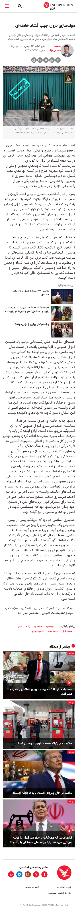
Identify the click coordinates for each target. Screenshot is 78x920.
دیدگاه (53, 647)
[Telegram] (19, 874)
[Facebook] (58, 60)
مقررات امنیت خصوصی (59, 893)
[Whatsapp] (52, 60)
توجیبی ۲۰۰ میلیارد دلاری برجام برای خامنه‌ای (31, 293)
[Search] (20, 6)
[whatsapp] (11, 874)
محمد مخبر (53, 631)
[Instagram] (28, 874)
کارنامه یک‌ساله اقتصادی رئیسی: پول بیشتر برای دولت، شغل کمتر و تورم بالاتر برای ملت (27, 310)
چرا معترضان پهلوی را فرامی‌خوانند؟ (32, 324)
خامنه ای (38, 626)
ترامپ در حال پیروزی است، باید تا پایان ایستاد (42, 793)
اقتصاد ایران (67, 631)
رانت (28, 626)
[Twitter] (46, 60)
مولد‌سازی (50, 626)
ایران (20, 626)
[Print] (34, 60)
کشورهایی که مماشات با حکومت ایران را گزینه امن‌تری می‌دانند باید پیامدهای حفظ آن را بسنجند (41, 840)
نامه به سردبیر (32, 887)
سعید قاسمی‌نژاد (54, 48)
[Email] (40, 60)
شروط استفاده (64, 887)
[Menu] (7, 6)
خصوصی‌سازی (38, 631)
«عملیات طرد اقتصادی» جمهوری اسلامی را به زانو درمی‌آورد (41, 691)
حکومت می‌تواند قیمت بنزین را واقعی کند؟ (45, 743)
